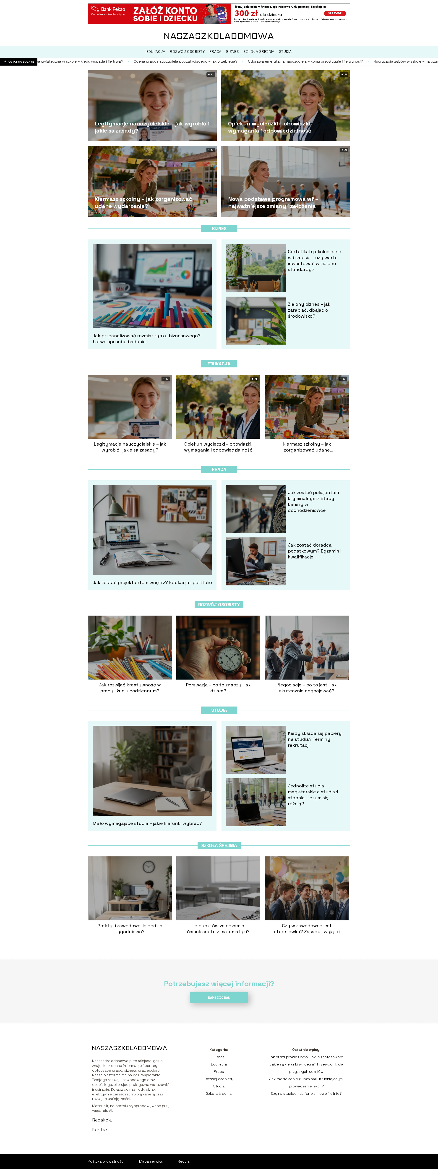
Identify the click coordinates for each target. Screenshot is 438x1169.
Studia (219, 710)
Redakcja (102, 1120)
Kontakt (101, 1129)
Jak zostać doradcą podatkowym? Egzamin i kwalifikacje (314, 551)
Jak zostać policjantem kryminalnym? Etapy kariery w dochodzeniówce (313, 501)
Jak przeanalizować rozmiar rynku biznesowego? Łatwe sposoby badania (147, 339)
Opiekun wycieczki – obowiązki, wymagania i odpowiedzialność (269, 127)
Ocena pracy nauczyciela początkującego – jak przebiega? (97, 61)
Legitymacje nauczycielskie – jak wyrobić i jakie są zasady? (152, 127)
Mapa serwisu (151, 1161)
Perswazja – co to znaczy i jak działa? (218, 688)
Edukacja (219, 364)
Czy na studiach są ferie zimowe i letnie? (306, 1093)
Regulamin (187, 1161)
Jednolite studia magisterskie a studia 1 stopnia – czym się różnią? (313, 795)
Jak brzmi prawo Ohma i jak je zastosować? (306, 1057)
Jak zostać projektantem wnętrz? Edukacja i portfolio (152, 582)
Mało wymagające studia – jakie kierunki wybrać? (147, 823)
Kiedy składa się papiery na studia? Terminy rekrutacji (315, 739)
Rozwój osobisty (219, 605)
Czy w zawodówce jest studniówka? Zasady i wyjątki (307, 929)
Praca (219, 469)
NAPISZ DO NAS (219, 998)
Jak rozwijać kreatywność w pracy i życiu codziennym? (130, 688)
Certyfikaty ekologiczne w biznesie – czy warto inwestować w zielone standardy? (314, 260)
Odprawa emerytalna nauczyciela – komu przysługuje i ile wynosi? (217, 61)
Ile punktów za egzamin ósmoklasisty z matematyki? (218, 929)
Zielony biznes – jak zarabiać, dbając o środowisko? (309, 310)
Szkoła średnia (219, 845)
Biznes (219, 228)
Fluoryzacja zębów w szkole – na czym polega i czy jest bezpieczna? (345, 61)
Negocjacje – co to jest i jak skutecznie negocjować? (307, 688)
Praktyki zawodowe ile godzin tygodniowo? (129, 929)
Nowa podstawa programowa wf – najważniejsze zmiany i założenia (273, 202)
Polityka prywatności (106, 1161)
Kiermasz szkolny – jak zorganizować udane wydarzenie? (143, 202)
